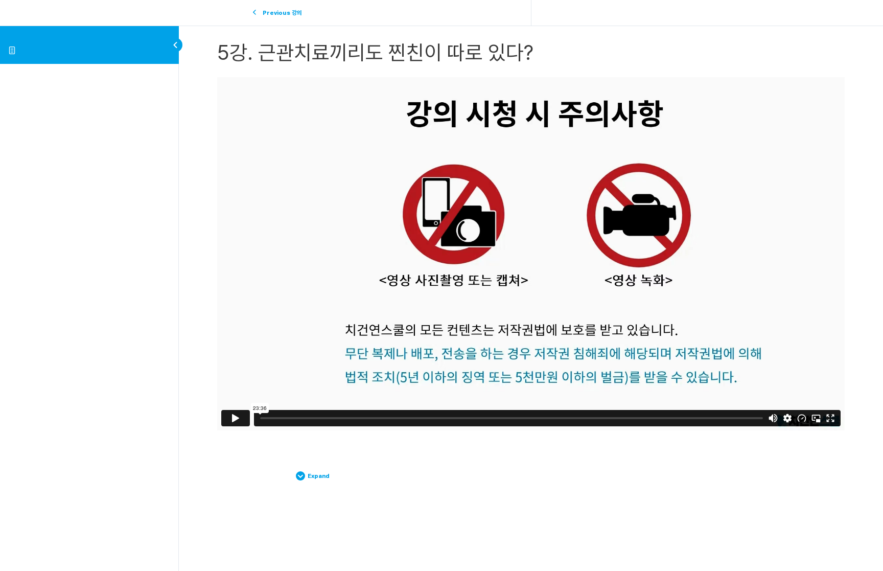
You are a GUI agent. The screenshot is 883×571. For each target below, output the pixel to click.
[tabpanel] (531, 253)
